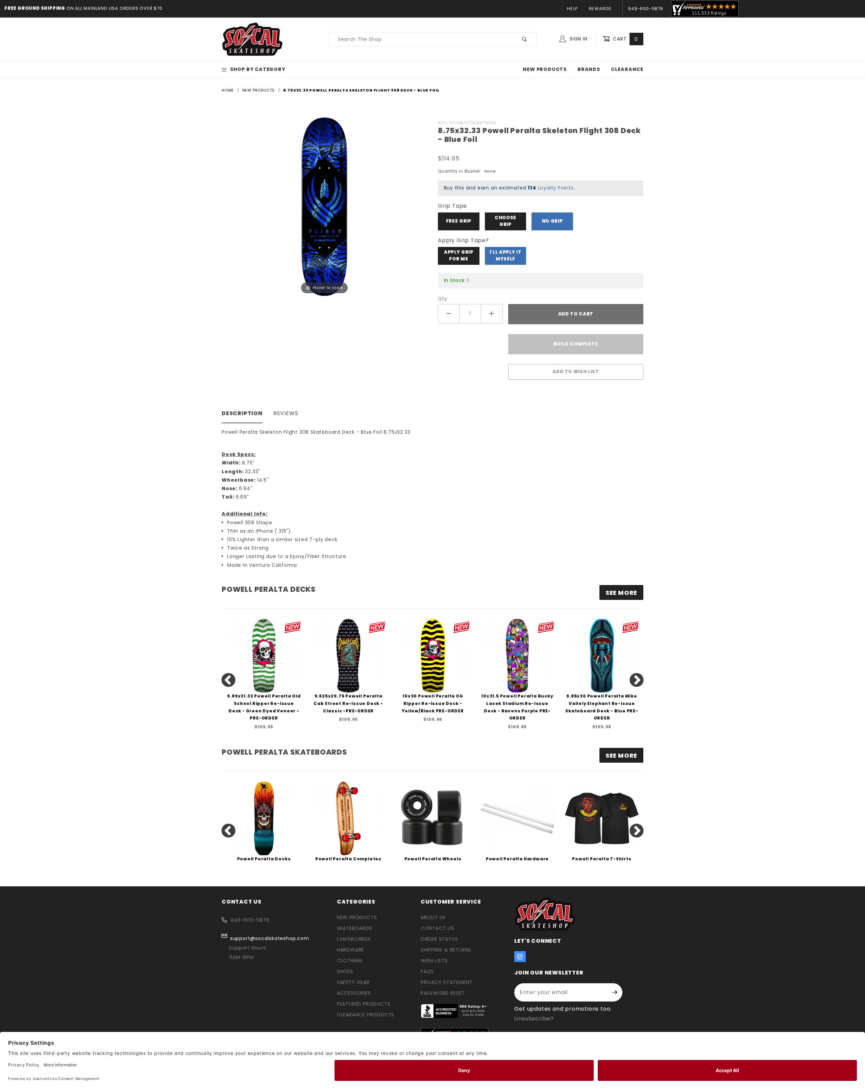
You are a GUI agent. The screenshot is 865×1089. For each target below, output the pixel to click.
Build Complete (575, 344)
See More (621, 755)
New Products (545, 69)
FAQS (427, 971)
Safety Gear (353, 982)
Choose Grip (505, 221)
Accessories (354, 993)
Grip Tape (452, 206)
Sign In (577, 38)
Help (572, 8)
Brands (588, 69)
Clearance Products (365, 1014)
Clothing (350, 960)
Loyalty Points (556, 187)
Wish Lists (434, 960)
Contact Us (437, 928)
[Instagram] (520, 956)
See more (621, 592)
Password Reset (443, 993)
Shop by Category (258, 69)
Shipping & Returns (446, 949)
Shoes (345, 971)
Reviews (285, 413)
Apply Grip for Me (458, 255)
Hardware (350, 949)
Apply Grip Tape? (463, 240)
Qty (442, 299)
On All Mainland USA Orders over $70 (114, 8)
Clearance (627, 69)
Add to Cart (575, 314)
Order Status (439, 939)
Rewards (600, 8)
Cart (624, 38)
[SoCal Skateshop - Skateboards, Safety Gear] (252, 38)
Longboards (354, 939)
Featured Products (364, 1004)
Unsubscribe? (534, 1018)
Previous (228, 681)
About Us (433, 917)
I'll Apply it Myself (506, 255)
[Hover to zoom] (324, 206)
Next (636, 681)
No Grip (552, 221)
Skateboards (354, 928)
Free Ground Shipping (34, 8)
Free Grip (458, 221)
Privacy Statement (447, 982)
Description (242, 413)
